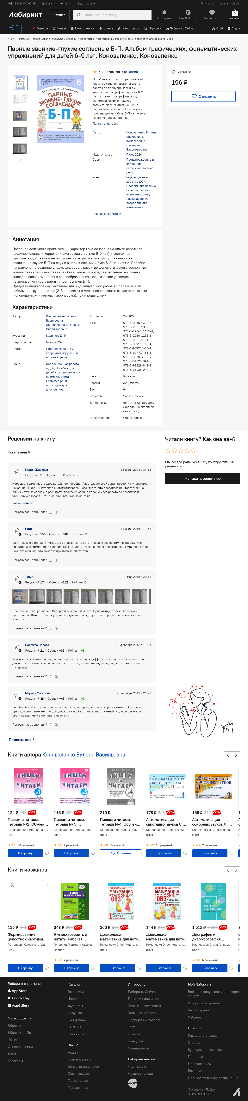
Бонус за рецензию (83, 1066)
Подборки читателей (144, 1020)
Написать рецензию (203, 478)
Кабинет (194, 1017)
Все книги (76, 992)
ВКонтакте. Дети (21, 1032)
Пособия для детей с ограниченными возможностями (141, 190)
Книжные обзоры (142, 1013)
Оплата (194, 1042)
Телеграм (15, 1061)
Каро (195, 950)
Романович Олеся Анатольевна (28, 944)
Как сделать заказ (203, 1035)
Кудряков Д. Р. (56, 335)
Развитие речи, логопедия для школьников (137, 203)
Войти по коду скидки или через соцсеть (214, 994)
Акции (235, 28)
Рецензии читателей (144, 1006)
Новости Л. (137, 1034)
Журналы (75, 1006)
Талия (29, 577)
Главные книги (79, 1059)
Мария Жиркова (36, 469)
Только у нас (78, 1081)
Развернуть (20, 503)
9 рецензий (71, 845)
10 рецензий (164, 845)
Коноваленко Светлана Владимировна (136, 145)
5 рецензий (209, 960)
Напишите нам (200, 1064)
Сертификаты (79, 1073)
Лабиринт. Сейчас (182, 28)
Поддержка (197, 1057)
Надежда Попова (37, 645)
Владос (59, 950)
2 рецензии (71, 960)
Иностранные (84, 28)
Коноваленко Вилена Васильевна (83, 754)
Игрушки (155, 28)
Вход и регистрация (204, 1003)
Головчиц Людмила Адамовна (74, 944)
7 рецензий (117, 845)
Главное (42, 28)
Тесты (132, 1027)
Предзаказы (78, 1088)
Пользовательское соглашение (213, 1078)
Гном (129, 154)
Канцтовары (131, 28)
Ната (28, 529)
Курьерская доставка (205, 1050)
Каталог (59, 15)
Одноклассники (20, 1047)
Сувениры (76, 1034)
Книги (61, 28)
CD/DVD (74, 1027)
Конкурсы (136, 1041)
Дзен (12, 1054)
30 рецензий (26, 845)
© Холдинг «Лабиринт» (204, 1089)
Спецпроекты (139, 1048)
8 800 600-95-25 (199, 1094)
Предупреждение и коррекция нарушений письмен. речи (62, 353)
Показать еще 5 (21, 740)
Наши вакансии (140, 1073)
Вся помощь (197, 1071)
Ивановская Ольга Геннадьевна (213, 944)
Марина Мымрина (37, 693)
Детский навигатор (143, 999)
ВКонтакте (16, 1026)
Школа (108, 28)
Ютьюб (13, 1040)
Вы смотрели (198, 1010)
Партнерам (137, 1066)
